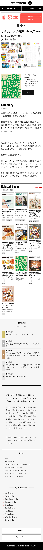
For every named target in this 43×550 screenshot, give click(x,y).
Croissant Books (10, 502)
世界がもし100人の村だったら (15, 470)
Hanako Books (10, 508)
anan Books (9, 493)
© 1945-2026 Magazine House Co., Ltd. (21, 546)
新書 (6, 458)
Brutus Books (9, 496)
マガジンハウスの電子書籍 (14, 476)
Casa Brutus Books (11, 499)
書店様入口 (30, 16)
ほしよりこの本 (17, 464)
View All (38, 188)
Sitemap (21, 530)
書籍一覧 (30, 19)
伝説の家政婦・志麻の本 (13, 467)
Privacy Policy (21, 537)
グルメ (34, 86)
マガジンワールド (21, 3)
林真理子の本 (9, 461)
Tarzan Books (9, 520)
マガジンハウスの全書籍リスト (16, 473)
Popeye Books (10, 514)
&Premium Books (11, 517)
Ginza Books (9, 505)
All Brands (11, 8)
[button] (16, 70)
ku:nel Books (9, 511)
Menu (32, 8)
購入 (28, 92)
